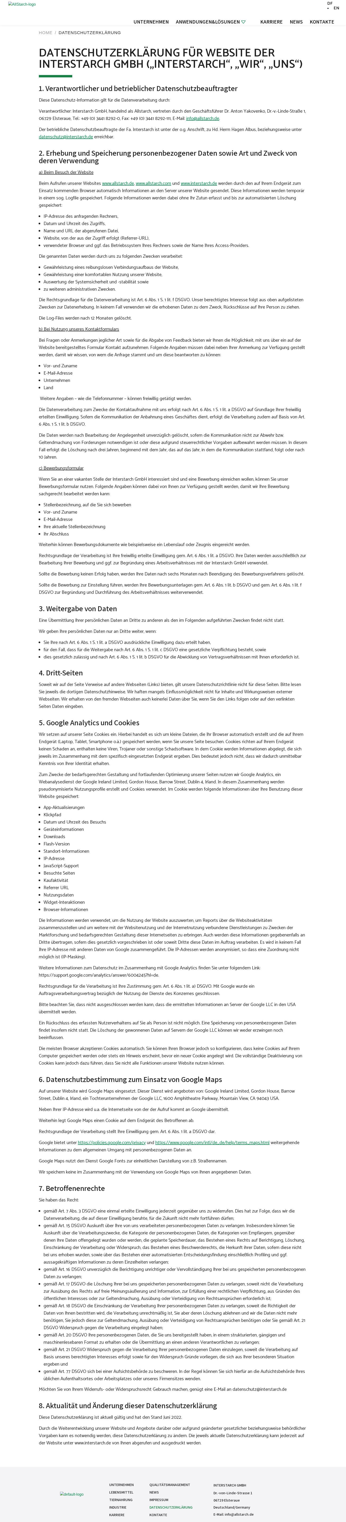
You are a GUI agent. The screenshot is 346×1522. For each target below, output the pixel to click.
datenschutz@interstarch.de (66, 137)
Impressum (158, 1499)
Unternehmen (151, 21)
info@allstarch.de (202, 119)
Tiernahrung (121, 1499)
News (296, 21)
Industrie (117, 1507)
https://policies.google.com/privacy (112, 1143)
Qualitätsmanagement (169, 1484)
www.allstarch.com (153, 183)
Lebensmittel (121, 1492)
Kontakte (322, 21)
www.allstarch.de (118, 183)
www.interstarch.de (199, 183)
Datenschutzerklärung (171, 1507)
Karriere (271, 21)
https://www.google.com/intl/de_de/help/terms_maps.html (212, 1143)
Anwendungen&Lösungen (208, 21)
